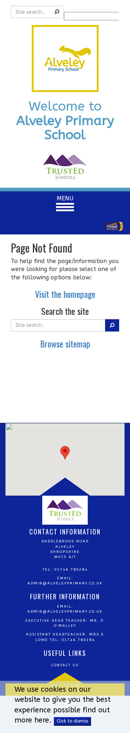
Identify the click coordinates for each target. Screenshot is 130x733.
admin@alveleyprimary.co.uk (65, 583)
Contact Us (65, 665)
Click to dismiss (72, 721)
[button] (65, 452)
